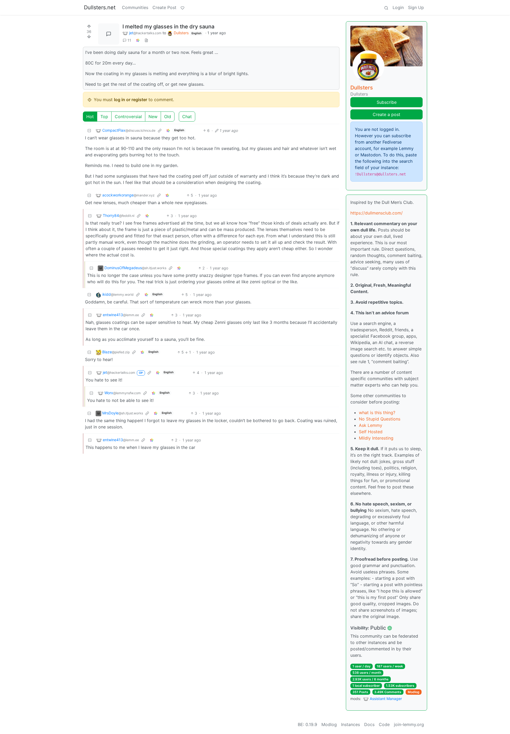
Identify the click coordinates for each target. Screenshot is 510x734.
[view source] (146, 40)
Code (384, 724)
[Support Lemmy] (182, 7)
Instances (350, 724)
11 (129, 40)
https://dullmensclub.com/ (376, 213)
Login (398, 7)
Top (104, 116)
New (153, 116)
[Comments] (108, 34)
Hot (90, 116)
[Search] (386, 7)
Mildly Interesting (376, 438)
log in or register (130, 99)
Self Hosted (370, 431)
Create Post (164, 7)
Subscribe (387, 102)
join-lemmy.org (409, 724)
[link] (138, 40)
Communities (135, 7)
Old (167, 116)
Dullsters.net (100, 7)
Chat (187, 116)
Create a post (386, 114)
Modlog (413, 692)
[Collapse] (89, 130)
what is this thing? (377, 412)
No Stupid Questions (379, 419)
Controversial (128, 116)
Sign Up (416, 7)
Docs (369, 724)
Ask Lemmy (370, 425)
